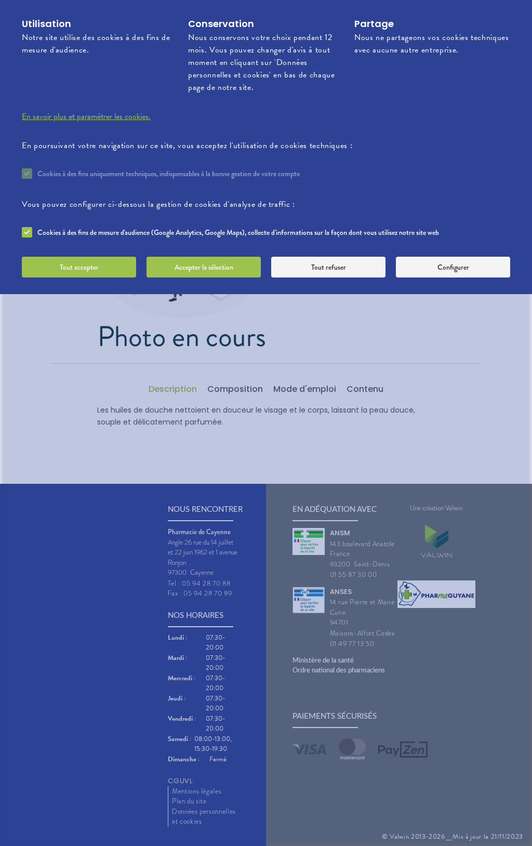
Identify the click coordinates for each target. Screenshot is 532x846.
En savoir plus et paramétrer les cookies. (86, 116)
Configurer (453, 267)
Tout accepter (79, 267)
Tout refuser (328, 267)
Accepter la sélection (204, 267)
